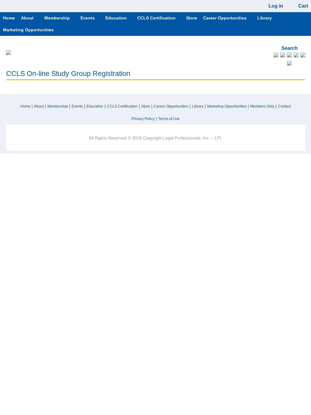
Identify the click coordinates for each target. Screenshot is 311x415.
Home (25, 106)
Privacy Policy (143, 119)
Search (289, 48)
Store (145, 106)
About (39, 106)
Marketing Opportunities (227, 106)
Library (197, 106)
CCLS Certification (122, 106)
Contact (284, 106)
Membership (57, 106)
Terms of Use (169, 119)
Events (77, 106)
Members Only (262, 106)
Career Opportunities (171, 106)
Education (95, 106)
